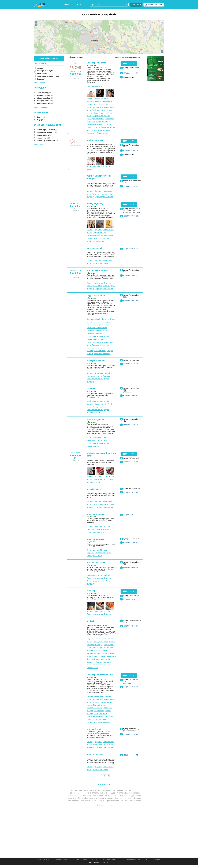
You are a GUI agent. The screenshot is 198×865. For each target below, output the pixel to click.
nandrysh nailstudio (96, 360)
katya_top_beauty (95, 203)
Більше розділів (40, 107)
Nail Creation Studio (96, 562)
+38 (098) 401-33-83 (130, 364)
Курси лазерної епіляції (95, 241)
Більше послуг (39, 83)
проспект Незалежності (47, 132)
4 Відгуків (75, 78)
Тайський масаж (99, 705)
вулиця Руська (43, 138)
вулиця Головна (44, 135)
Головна (52, 4)
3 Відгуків (75, 211)
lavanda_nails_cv (94, 489)
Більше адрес (39, 144)
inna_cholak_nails (95, 754)
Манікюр (109, 104)
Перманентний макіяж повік (97, 133)
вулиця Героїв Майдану (47, 130)
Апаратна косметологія (101, 116)
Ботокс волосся (75, 795)
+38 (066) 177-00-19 (130, 734)
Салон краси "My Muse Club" (100, 674)
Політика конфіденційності (86, 859)
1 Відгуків (75, 277)
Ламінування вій (45, 101)
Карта (79, 4)
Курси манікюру (44, 92)
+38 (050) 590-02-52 (130, 567)
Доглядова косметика (95, 119)
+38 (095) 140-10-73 (130, 300)
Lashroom (91, 388)
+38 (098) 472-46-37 (130, 626)
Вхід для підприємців (154, 859)
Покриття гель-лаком (95, 107)
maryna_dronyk (94, 729)
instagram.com (128, 77)
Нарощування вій (45, 103)
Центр (41, 117)
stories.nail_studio (95, 419)
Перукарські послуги (45, 71)
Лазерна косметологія (95, 696)
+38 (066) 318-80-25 (130, 395)
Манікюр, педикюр (45, 95)
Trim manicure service (97, 270)
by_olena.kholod (94, 248)
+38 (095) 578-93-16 (130, 492)
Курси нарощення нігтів (95, 166)
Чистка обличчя (43, 73)
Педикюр (40, 79)
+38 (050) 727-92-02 (130, 424)
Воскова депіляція (93, 319)
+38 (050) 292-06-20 (130, 542)
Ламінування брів (98, 110)
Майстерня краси (95, 140)
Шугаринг (105, 319)
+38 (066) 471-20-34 (130, 462)
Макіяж (40, 68)
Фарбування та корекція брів (48, 76)
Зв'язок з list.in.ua (42, 859)
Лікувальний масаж (94, 708)
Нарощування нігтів (94, 286)
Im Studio (91, 621)
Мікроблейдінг (92, 656)
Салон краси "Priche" (97, 63)
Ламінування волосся (95, 124)
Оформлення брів (45, 98)
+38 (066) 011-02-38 (130, 687)
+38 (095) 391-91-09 (130, 150)
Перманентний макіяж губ (101, 130)
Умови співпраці (62, 859)
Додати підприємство (48, 58)
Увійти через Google (155, 4)
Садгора (41, 120)
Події (66, 4)
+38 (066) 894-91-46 (130, 275)
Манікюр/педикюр (96, 539)
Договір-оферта (109, 859)
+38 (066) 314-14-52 (130, 73)
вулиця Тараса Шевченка (48, 140)
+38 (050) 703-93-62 (130, 216)
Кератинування (100, 113)
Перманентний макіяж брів (97, 328)
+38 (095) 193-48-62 (130, 599)
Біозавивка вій (100, 351)
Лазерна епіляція (99, 233)
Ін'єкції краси (105, 345)
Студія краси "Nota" (96, 295)
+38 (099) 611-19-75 (130, 755)
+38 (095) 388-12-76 (130, 515)
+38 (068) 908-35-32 (130, 249)
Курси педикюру (102, 122)
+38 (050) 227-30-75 (130, 186)
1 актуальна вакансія (95, 86)
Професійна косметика (95, 716)
